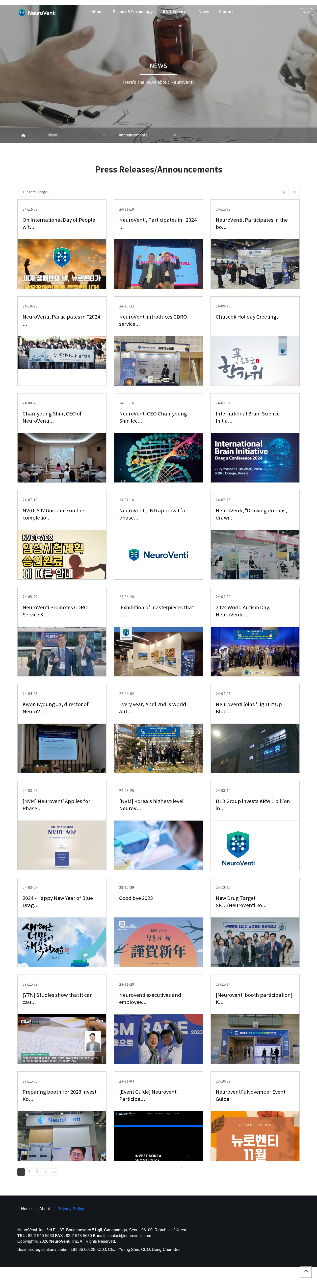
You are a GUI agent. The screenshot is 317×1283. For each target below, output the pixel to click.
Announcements (133, 135)
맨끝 (53, 1172)
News (203, 12)
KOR (306, 12)
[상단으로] (306, 1272)
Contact (226, 12)
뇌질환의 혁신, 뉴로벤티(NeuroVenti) (37, 12)
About (97, 12)
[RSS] (284, 192)
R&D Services (175, 12)
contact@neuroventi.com (129, 1236)
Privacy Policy (70, 1209)
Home (26, 1209)
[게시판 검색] (294, 192)
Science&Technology (133, 12)
